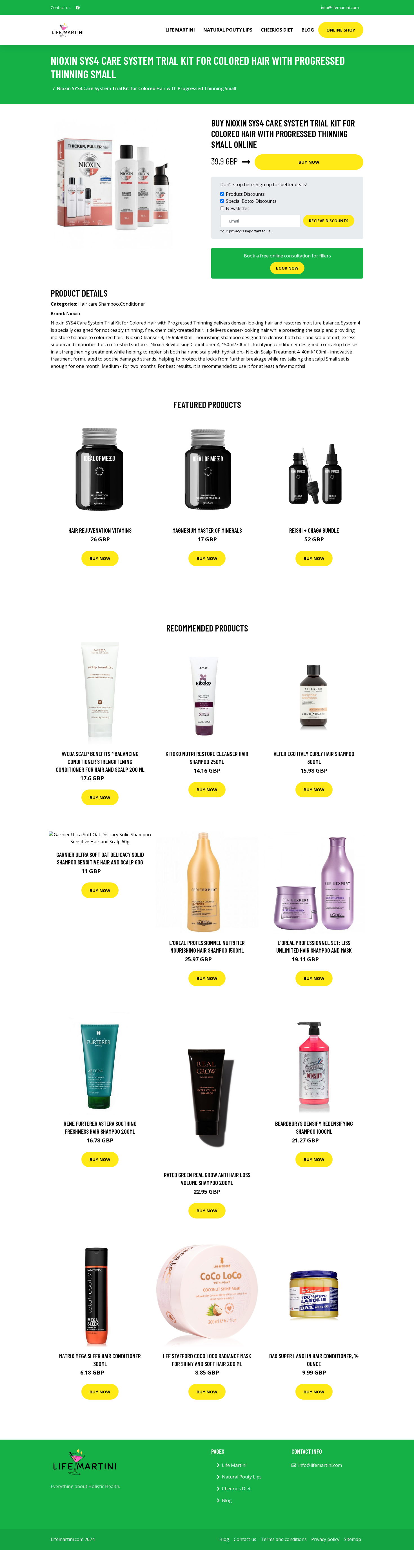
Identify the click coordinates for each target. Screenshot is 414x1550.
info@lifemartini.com (340, 7)
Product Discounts (245, 194)
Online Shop (340, 30)
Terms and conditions (284, 1539)
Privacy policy (325, 1539)
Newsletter (237, 208)
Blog (308, 30)
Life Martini (180, 30)
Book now (287, 268)
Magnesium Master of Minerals (207, 530)
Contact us (245, 1539)
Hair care (87, 304)
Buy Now (309, 162)
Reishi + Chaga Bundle (314, 530)
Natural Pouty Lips (227, 30)
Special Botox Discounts (251, 201)
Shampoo (109, 304)
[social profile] (78, 7)
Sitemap (352, 1539)
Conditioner (132, 304)
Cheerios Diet (277, 30)
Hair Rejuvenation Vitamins (100, 530)
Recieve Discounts (328, 220)
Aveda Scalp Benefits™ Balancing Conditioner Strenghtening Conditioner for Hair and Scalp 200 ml (100, 761)
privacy (235, 230)
